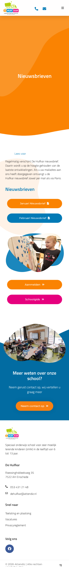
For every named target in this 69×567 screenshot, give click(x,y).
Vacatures (11, 519)
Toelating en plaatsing (18, 513)
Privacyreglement (15, 525)
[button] (62, 8)
